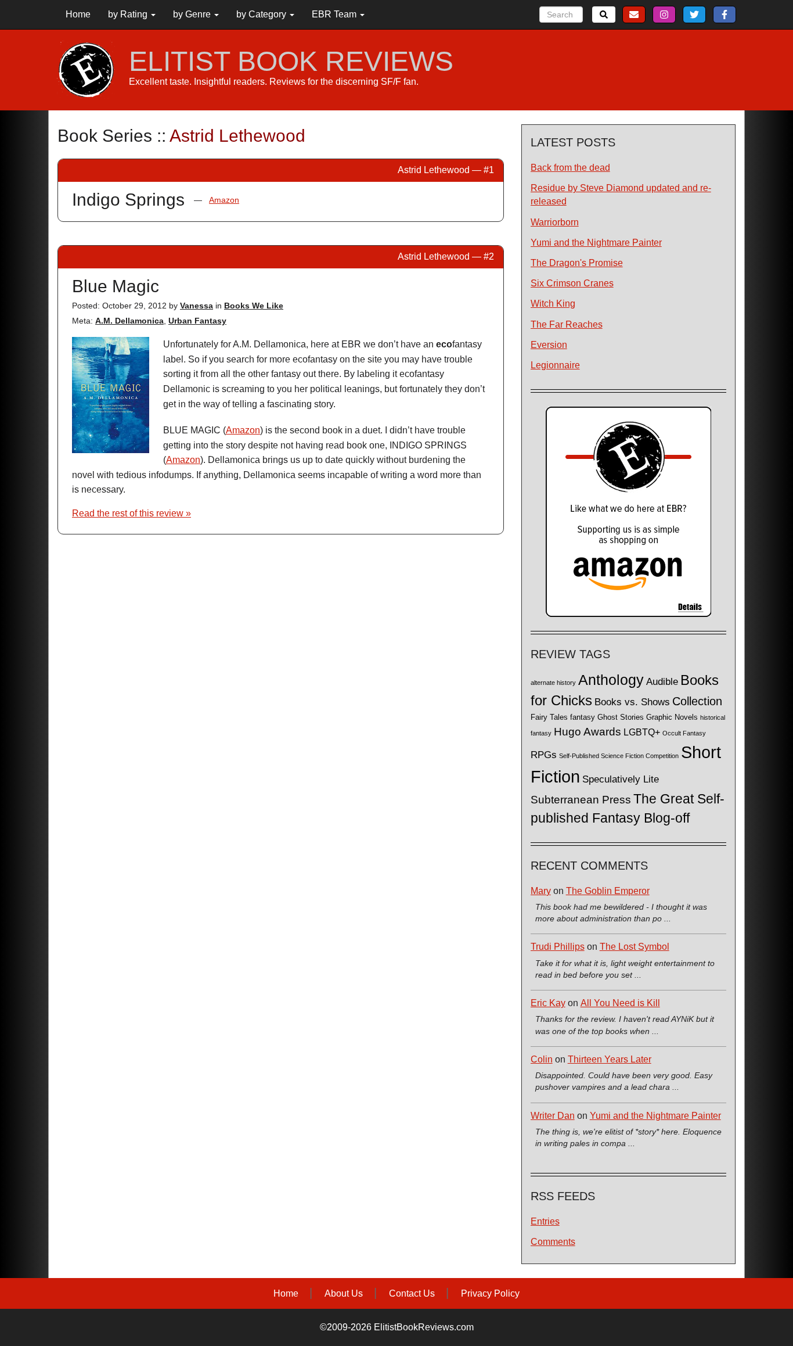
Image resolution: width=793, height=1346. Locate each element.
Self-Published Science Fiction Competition (619, 755)
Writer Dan (553, 1116)
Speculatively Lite (620, 779)
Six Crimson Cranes (572, 283)
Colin (542, 1059)
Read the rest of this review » (131, 513)
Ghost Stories (620, 717)
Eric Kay (548, 1003)
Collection (697, 701)
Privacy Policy (490, 1293)
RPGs (544, 754)
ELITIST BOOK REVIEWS (291, 62)
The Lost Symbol (634, 947)
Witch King (553, 303)
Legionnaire (555, 365)
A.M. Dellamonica (129, 320)
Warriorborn (555, 222)
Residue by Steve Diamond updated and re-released (621, 194)
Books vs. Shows (632, 702)
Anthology (611, 680)
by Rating (129, 14)
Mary (541, 891)
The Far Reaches (567, 324)
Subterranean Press (581, 799)
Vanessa (196, 305)
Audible (662, 681)
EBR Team (335, 14)
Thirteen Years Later (609, 1059)
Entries (545, 1221)
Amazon (224, 199)
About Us (344, 1293)
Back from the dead (570, 168)
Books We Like (253, 305)
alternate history (553, 682)
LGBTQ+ (641, 732)
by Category (262, 14)
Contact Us (412, 1293)
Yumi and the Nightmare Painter (596, 242)
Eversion (549, 345)
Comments (553, 1242)
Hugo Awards (587, 732)
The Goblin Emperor (608, 891)
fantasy (582, 717)
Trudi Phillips (558, 947)
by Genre (193, 14)
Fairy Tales (549, 717)
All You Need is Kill (620, 1003)
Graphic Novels (672, 717)
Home (78, 14)
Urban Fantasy (197, 320)
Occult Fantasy (684, 733)
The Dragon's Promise (577, 263)
